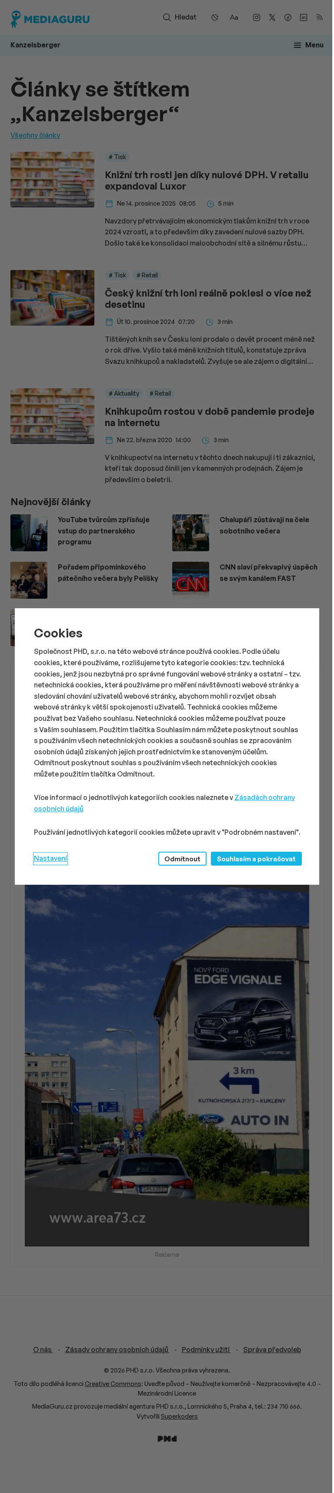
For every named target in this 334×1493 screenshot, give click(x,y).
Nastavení (50, 858)
